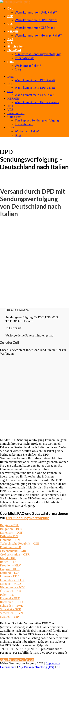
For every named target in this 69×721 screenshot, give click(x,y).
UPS (10, 42)
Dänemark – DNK (11, 532)
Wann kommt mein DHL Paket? (36, 12)
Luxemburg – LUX (12, 580)
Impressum (53, 663)
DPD (10, 16)
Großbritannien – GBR (14, 554)
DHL (10, 8)
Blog (18, 70)
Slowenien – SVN (11, 613)
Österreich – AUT (11, 591)
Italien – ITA (8, 562)
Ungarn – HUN (10, 569)
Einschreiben (15, 46)
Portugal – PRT (10, 598)
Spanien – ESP (9, 616)
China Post (14, 50)
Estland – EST (9, 536)
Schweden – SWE (11, 605)
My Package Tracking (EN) (36, 667)
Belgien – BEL (9, 525)
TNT (10, 39)
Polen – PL (7, 594)
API (58, 667)
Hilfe (10, 61)
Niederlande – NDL (12, 587)
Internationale (24, 58)
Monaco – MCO (10, 583)
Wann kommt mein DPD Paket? (36, 20)
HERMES (12, 31)
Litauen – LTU (9, 576)
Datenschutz (8, 667)
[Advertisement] (34, 267)
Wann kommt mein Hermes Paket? (38, 35)
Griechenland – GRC (13, 551)
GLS (10, 23)
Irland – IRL (8, 558)
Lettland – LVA (10, 572)
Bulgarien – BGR (11, 529)
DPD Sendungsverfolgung (27, 517)
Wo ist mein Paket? (28, 66)
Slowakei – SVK (10, 609)
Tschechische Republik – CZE (19, 543)
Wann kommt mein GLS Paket (35, 28)
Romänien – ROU (11, 602)
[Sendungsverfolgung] (15, 1)
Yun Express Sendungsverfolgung (38, 54)
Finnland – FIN (10, 540)
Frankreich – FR (10, 547)
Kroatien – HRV (10, 565)
